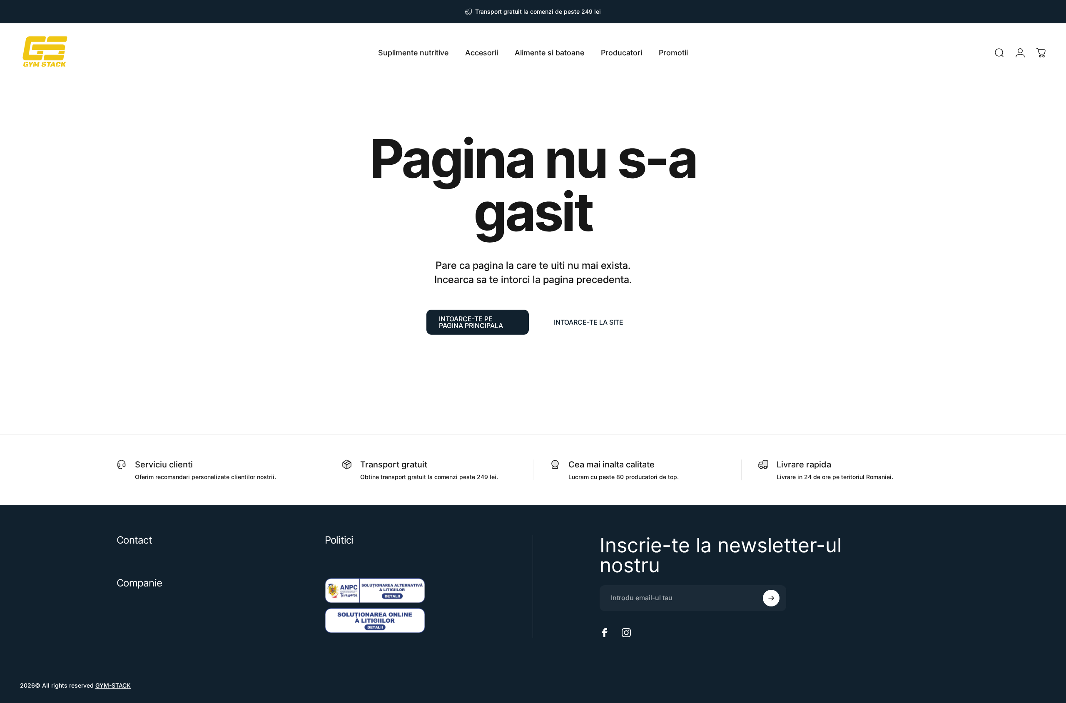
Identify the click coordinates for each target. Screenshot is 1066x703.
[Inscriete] (771, 598)
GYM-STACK (113, 685)
